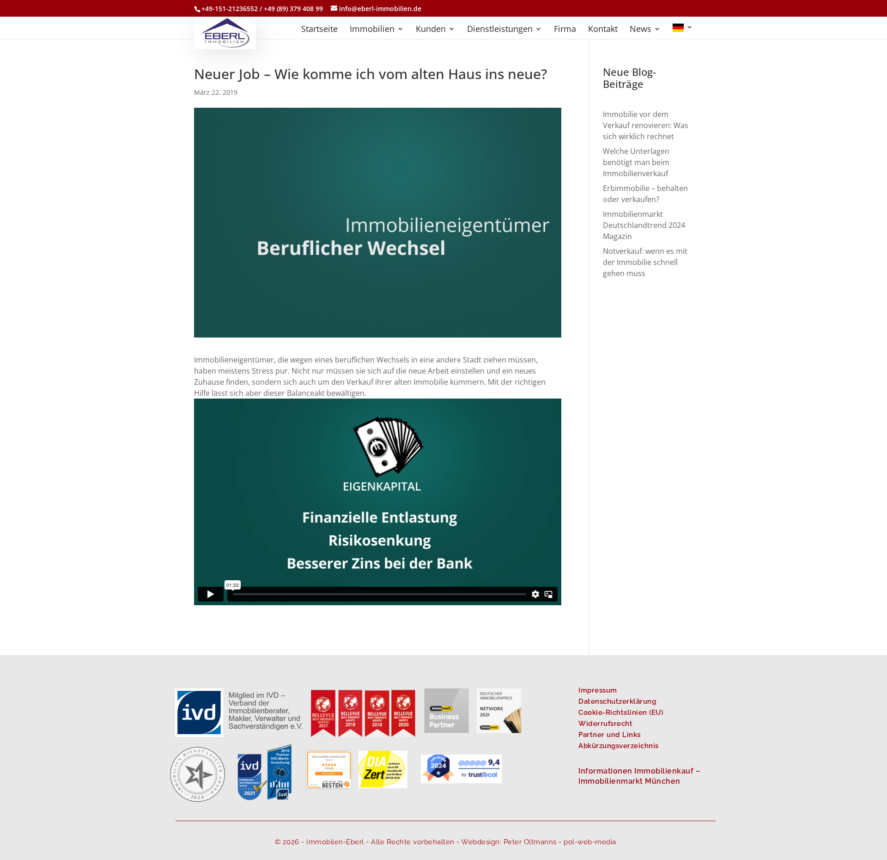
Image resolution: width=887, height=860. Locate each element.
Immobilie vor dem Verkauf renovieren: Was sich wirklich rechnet (645, 125)
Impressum (597, 690)
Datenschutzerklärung (617, 701)
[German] (683, 31)
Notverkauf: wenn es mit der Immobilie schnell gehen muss (645, 262)
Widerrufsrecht (605, 723)
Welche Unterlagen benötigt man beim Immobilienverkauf (636, 162)
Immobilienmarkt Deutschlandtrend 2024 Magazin (644, 225)
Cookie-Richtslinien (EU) (620, 712)
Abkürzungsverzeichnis (618, 746)
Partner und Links (609, 735)
